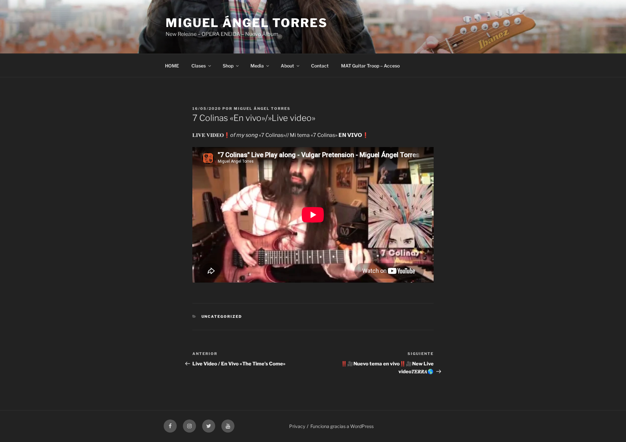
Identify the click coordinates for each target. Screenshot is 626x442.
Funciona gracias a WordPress (342, 426)
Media (257, 65)
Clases (198, 65)
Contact (320, 65)
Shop (228, 65)
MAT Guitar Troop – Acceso (370, 65)
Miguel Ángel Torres (247, 23)
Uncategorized (221, 316)
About (287, 65)
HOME (172, 65)
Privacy (297, 426)
